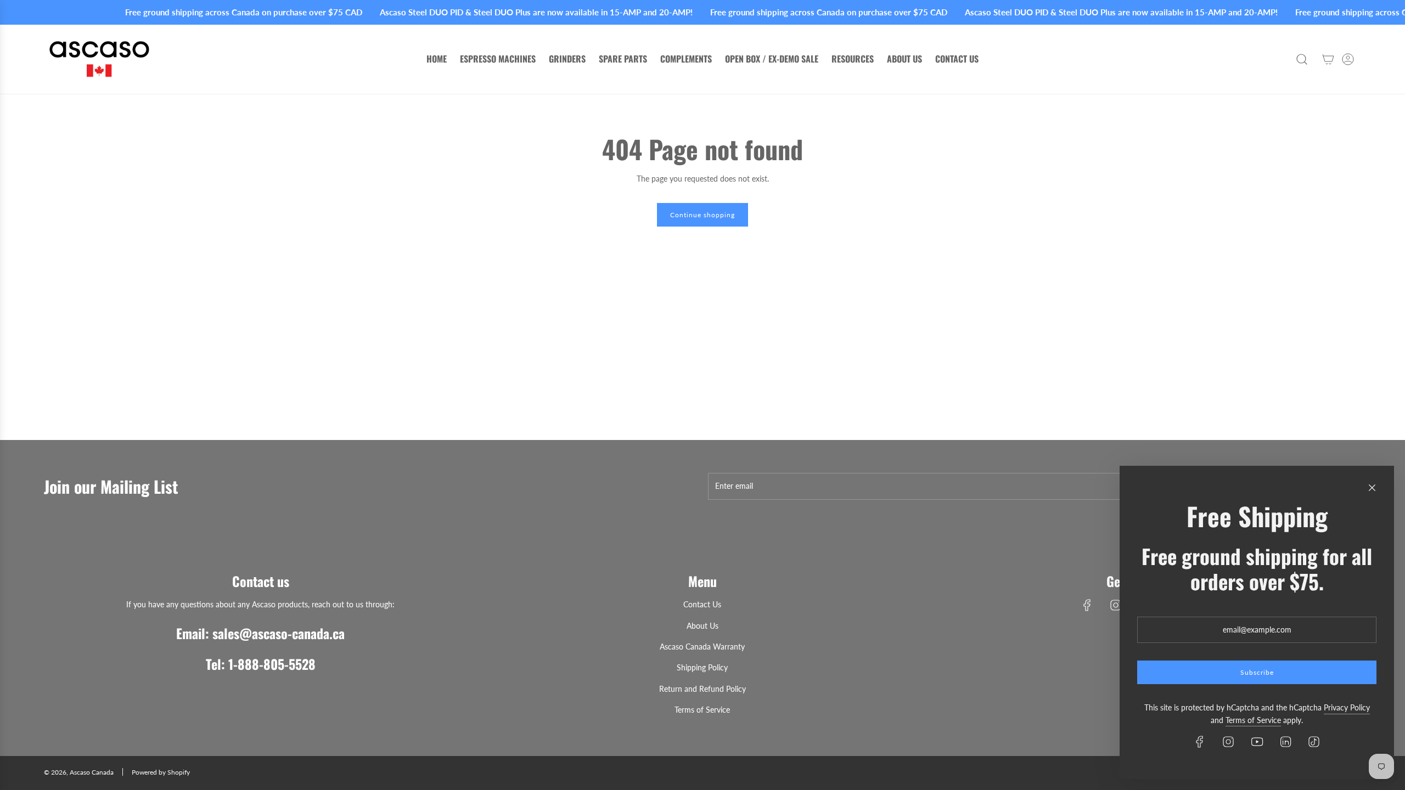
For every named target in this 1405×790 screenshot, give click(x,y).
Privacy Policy (1347, 707)
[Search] (1302, 59)
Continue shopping (702, 215)
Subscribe (1257, 672)
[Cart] (1328, 59)
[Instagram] (1116, 605)
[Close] (1372, 488)
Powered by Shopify (161, 772)
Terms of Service (1253, 720)
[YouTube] (1257, 742)
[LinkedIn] (1285, 742)
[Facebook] (1087, 605)
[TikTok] (1314, 742)
